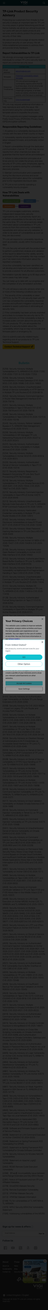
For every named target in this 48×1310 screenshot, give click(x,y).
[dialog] (24, 655)
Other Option (24, 664)
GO (23, 657)
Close (42, 642)
